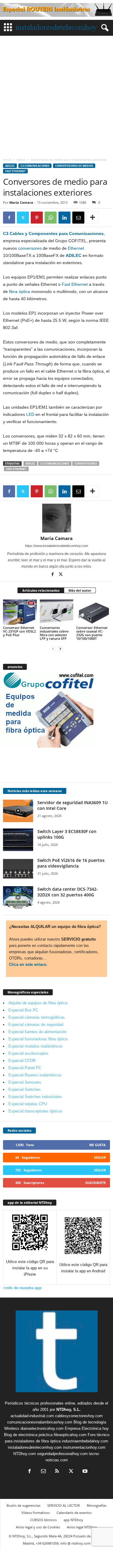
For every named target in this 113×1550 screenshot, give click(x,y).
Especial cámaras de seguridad (35, 1024)
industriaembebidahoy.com (85, 1441)
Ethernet (76, 248)
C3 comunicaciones (34, 166)
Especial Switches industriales (35, 1096)
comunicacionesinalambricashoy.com (39, 1422)
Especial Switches (24, 1089)
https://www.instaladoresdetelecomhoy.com (56, 546)
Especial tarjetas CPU (27, 1104)
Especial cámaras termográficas (36, 1017)
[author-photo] (56, 518)
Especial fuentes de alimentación (37, 1032)
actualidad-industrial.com (32, 1416)
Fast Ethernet (15, 171)
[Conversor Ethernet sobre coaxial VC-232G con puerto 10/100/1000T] (93, 612)
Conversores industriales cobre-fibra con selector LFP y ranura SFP (54, 633)
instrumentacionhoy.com (84, 1447)
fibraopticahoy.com (70, 1435)
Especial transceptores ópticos (35, 1111)
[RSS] (57, 1471)
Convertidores (85, 463)
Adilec (21, 159)
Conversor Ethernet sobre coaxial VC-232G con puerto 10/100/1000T (91, 633)
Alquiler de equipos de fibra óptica (37, 1003)
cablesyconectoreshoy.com (79, 1416)
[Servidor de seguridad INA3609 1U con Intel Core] (18, 811)
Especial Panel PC (24, 1068)
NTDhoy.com (24, 1453)
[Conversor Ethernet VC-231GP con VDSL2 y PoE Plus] (20, 612)
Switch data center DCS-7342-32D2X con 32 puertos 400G (67, 892)
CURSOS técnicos (43, 1520)
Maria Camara (21, 202)
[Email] (78, 218)
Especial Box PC (23, 1010)
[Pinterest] (37, 218)
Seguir (100, 1157)
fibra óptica (19, 291)
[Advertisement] (56, 95)
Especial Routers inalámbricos (34, 1075)
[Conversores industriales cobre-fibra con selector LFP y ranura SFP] (57, 612)
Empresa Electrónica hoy (87, 1428)
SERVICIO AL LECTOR (63, 1505)
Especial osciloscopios (28, 1053)
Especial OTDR (22, 1060)
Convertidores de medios (74, 166)
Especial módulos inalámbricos (35, 1046)
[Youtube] (84, 1471)
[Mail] (43, 1471)
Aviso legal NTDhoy (82, 1527)
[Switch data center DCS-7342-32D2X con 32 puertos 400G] (18, 897)
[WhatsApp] (51, 218)
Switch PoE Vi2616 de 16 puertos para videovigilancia (71, 863)
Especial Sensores (24, 1082)
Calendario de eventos (74, 1512)
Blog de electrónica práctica (28, 1435)
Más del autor (79, 590)
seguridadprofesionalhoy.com (62, 1453)
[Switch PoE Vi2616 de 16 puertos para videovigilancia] (18, 868)
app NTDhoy (73, 1520)
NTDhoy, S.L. (68, 1409)
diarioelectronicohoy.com (42, 1428)
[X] (23, 218)
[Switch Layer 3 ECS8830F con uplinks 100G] (18, 839)
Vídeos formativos (35, 1512)
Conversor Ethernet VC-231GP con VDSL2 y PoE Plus (19, 631)
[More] (92, 218)
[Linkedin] (64, 218)
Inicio (7, 159)
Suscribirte (95, 1182)
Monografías (96, 1505)
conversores (30, 248)
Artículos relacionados (40, 590)
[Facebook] (9, 218)
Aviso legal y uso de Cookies (38, 1527)
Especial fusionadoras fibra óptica (37, 1039)
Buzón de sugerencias (23, 1505)
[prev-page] (53, 648)
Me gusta (97, 1145)
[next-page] (60, 648)
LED (30, 414)
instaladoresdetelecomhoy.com (35, 1447)
